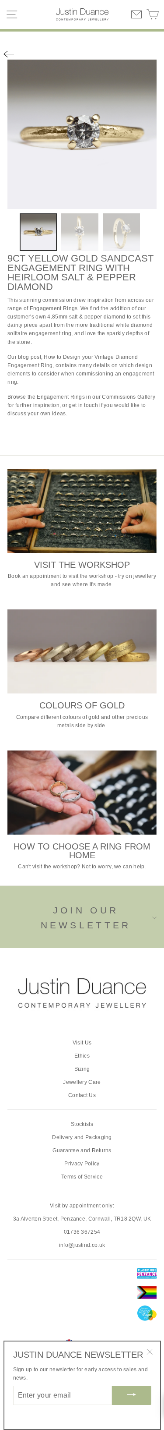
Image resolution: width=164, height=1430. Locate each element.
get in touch (83, 405)
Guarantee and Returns (81, 1150)
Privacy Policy (81, 1164)
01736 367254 (82, 1232)
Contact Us (82, 1095)
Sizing (82, 1069)
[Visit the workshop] (82, 511)
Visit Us (82, 1043)
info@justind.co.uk (82, 1245)
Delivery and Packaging (82, 1137)
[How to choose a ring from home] (82, 792)
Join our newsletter (86, 917)
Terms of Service (82, 1177)
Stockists (82, 1124)
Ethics (82, 1056)
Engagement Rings (54, 308)
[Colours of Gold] (82, 651)
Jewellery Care (82, 1082)
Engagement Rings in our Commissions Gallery (96, 397)
